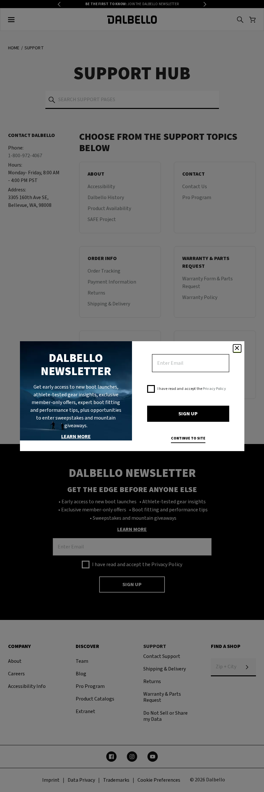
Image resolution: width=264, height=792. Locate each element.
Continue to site (188, 438)
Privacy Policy (214, 388)
